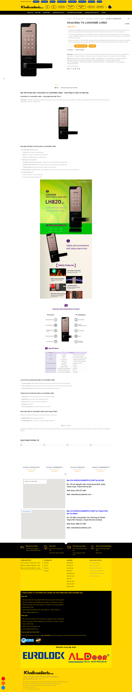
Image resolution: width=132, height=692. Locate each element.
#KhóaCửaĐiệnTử (100, 58)
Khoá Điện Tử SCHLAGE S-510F (31, 467)
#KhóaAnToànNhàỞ (75, 58)
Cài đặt (54, 7)
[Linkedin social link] (77, 69)
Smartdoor (100, 6)
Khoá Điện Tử (70, 56)
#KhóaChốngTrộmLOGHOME (87, 58)
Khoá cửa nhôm (70, 583)
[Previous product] (127, 19)
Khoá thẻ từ (69, 570)
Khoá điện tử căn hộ (91, 56)
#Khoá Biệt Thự (72, 1)
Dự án (47, 7)
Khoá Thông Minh (121, 56)
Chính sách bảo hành (95, 562)
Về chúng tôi (48, 560)
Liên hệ (46, 565)
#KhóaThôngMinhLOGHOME (113, 60)
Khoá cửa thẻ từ (125, 54)
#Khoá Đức (36, 1)
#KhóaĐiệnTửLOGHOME (85, 60)
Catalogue (61, 6)
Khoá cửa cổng (70, 581)
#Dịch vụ (99, 1)
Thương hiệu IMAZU (77, 469)
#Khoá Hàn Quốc (62, 1)
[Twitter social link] (73, 69)
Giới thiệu (46, 562)
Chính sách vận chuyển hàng (97, 570)
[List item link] (66, 687)
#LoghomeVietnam (120, 62)
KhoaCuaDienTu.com (27, 420)
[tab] (56, 87)
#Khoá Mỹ (52, 1)
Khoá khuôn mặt (71, 573)
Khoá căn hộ (70, 565)
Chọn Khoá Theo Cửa (78, 54)
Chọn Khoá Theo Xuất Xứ (79, 18)
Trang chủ (69, 18)
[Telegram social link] (79, 69)
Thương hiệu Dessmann (54, 469)
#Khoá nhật (44, 1)
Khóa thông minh (81, 7)
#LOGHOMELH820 (110, 62)
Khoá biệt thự (70, 562)
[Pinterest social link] (75, 69)
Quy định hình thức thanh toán (97, 573)
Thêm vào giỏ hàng (81, 46)
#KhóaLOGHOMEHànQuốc (98, 60)
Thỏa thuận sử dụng (94, 576)
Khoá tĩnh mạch (70, 576)
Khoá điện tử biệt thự (80, 56)
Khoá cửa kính (70, 586)
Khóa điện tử (70, 7)
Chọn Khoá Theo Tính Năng (91, 54)
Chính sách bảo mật (94, 565)
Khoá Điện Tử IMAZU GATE (78, 467)
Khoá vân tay (70, 568)
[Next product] (130, 19)
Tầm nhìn (46, 568)
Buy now (92, 46)
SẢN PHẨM (69, 560)
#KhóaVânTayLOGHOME (86, 62)
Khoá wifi (69, 578)
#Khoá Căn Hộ (82, 1)
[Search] (106, 7)
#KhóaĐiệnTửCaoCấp (72, 60)
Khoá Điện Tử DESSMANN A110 (54, 467)
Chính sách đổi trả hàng (95, 568)
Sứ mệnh (46, 570)
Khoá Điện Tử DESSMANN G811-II (100, 467)
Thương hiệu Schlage (31, 469)
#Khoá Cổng (91, 1)
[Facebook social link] (71, 69)
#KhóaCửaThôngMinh (120, 58)
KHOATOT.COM (26, 418)
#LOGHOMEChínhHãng (98, 62)
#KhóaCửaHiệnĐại (109, 58)
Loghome (76, 66)
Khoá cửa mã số (117, 54)
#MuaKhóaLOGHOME (72, 63)
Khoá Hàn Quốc (89, 18)
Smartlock (91, 6)
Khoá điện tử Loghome (99, 18)
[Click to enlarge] (4, 78)
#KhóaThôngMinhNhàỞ (73, 62)
